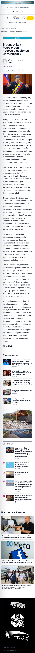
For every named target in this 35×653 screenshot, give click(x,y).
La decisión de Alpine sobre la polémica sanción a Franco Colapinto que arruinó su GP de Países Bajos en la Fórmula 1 (22, 362)
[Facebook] (4, 70)
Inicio (2, 28)
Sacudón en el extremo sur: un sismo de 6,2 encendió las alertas (22, 464)
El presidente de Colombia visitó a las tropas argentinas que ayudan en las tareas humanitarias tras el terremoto (16, 587)
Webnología (14, 650)
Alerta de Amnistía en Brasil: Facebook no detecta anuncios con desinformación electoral (17, 561)
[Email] (21, 70)
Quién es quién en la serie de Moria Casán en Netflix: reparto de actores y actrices (23, 498)
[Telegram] (16, 70)
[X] (8, 70)
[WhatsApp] (12, 70)
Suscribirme (25, 19)
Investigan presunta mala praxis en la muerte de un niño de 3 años (21, 400)
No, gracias (10, 19)
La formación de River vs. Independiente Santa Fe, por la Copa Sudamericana (22, 372)
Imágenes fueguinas (21, 472)
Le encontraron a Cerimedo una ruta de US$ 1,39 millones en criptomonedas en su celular (22, 382)
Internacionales (10, 28)
